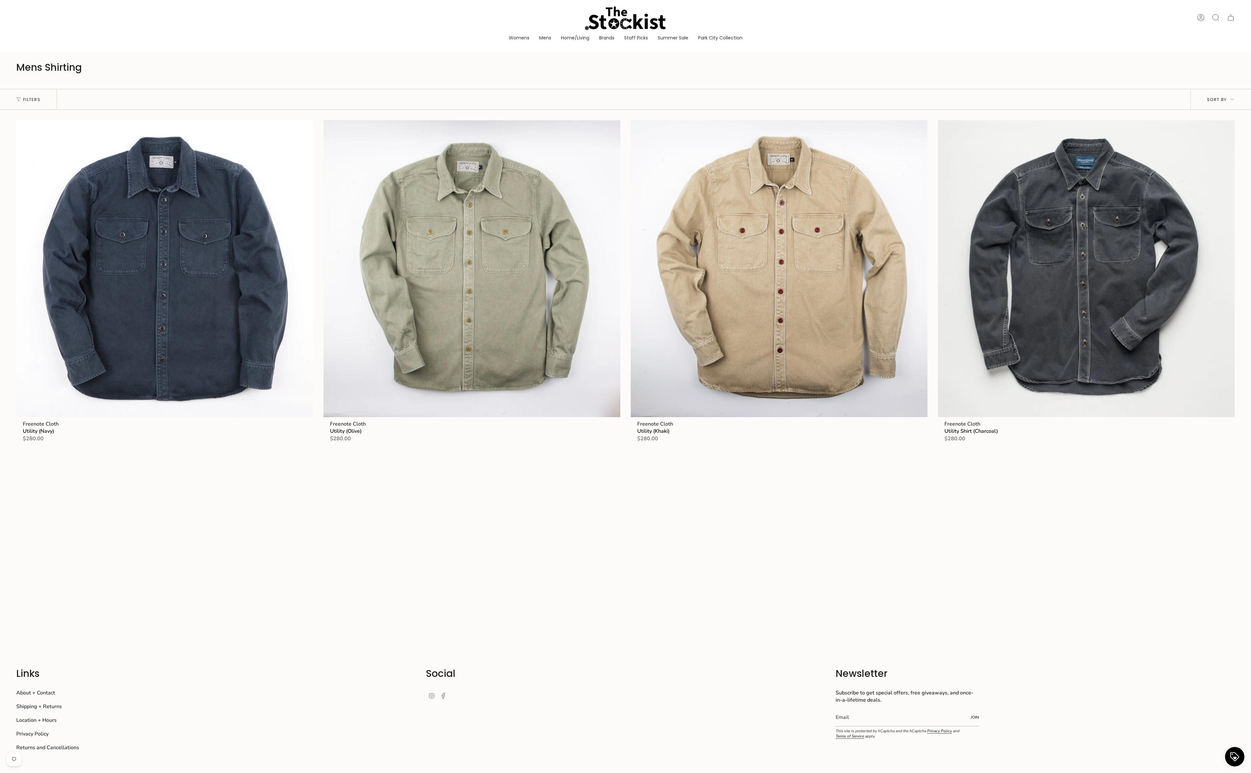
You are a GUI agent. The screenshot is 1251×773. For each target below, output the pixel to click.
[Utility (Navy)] (164, 268)
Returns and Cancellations (47, 747)
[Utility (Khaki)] (779, 268)
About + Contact (35, 692)
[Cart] (1230, 17)
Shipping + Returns (39, 706)
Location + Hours (36, 720)
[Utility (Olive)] (472, 268)
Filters (31, 99)
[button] (519, 38)
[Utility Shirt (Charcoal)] (1086, 268)
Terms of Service (850, 736)
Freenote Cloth (41, 424)
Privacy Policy (32, 733)
